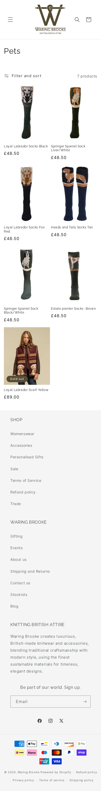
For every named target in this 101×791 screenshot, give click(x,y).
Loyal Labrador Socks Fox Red (24, 229)
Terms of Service (25, 480)
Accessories (21, 445)
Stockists (18, 594)
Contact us (20, 583)
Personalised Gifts (27, 457)
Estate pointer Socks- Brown (73, 308)
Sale (14, 469)
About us (18, 559)
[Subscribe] (84, 702)
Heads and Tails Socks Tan (72, 227)
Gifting (16, 536)
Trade (15, 503)
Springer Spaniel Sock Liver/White (68, 148)
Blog (14, 606)
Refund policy (23, 492)
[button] (10, 19)
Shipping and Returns (30, 571)
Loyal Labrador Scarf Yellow (26, 390)
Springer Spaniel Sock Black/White (21, 311)
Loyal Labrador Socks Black (26, 146)
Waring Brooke (28, 772)
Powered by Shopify (55, 772)
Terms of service (51, 780)
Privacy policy (23, 780)
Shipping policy (81, 780)
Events (16, 548)
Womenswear (22, 434)
